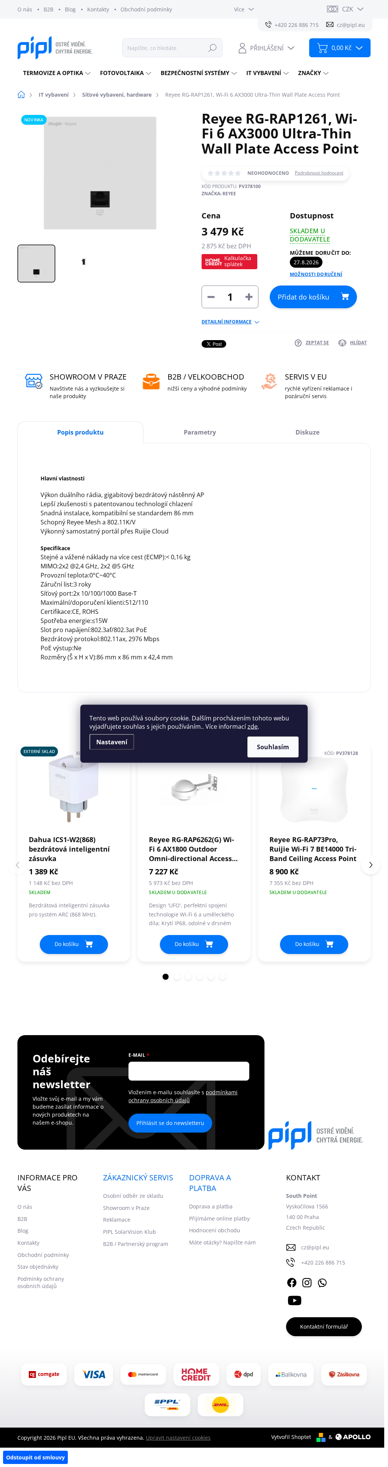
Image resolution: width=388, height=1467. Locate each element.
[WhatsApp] (322, 1281)
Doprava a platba (211, 1206)
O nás (24, 9)
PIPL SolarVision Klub (129, 1231)
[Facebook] (291, 1281)
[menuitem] (55, 73)
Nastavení (111, 741)
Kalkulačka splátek (237, 261)
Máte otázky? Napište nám (222, 1242)
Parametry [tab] (200, 432)
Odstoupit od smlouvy (35, 1457)
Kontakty (98, 9)
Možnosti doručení (316, 274)
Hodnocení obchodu (214, 1230)
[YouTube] (294, 1299)
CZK (347, 9)
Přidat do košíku (303, 296)
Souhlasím (273, 746)
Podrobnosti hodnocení (319, 173)
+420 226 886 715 (323, 1262)
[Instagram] (307, 1281)
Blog (70, 9)
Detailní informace (227, 322)
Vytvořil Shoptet (291, 1436)
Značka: (219, 193)
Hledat (212, 47)
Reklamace (116, 1219)
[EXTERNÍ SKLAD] (74, 788)
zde (252, 726)
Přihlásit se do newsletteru (170, 1123)
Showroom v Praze (126, 1207)
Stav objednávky (37, 1266)
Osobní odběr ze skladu (133, 1195)
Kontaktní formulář (324, 1326)
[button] (165, 976)
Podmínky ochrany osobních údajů (40, 1282)
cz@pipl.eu (315, 1247)
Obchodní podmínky (146, 9)
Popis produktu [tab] (80, 432)
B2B (48, 9)
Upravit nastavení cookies (178, 1437)
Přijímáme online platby (219, 1218)
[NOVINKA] (314, 788)
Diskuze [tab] (307, 432)
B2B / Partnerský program (135, 1243)
